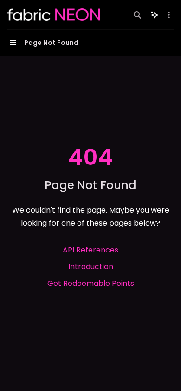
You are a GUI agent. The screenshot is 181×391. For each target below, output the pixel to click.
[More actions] (169, 14)
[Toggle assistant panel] (154, 15)
